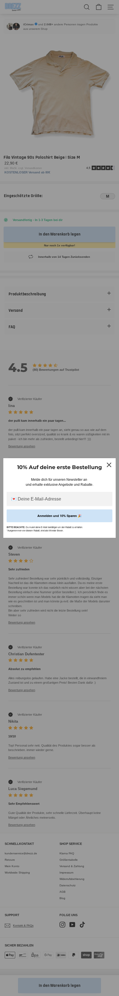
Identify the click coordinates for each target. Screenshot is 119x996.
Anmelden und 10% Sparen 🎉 (59, 516)
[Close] (109, 465)
